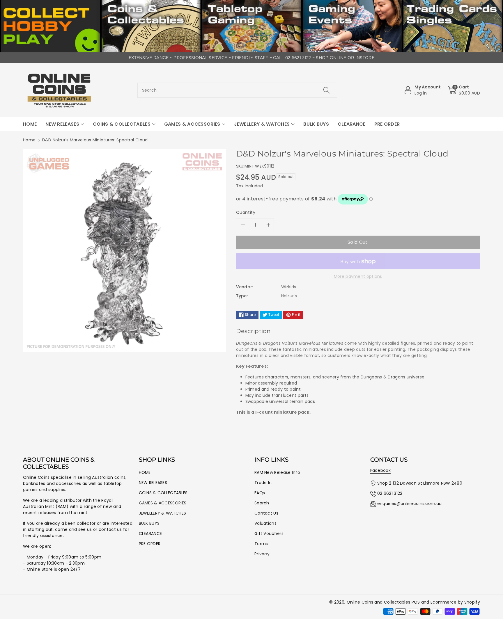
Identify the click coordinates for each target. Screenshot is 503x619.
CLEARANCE (150, 533)
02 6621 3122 (390, 493)
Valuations (265, 523)
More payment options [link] (358, 276)
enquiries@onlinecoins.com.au (409, 503)
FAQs (259, 493)
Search (261, 503)
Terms (261, 544)
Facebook (380, 470)
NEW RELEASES (153, 482)
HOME (145, 472)
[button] (464, 90)
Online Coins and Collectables (378, 602)
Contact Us (266, 513)
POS (416, 602)
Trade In (263, 482)
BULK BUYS (149, 523)
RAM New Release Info (277, 472)
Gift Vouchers (269, 533)
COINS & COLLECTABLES (163, 493)
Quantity (246, 212)
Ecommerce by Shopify (455, 602)
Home (29, 140)
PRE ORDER (150, 544)
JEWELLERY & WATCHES (162, 513)
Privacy (262, 554)
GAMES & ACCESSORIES (163, 503)
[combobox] (237, 90)
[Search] (326, 90)
